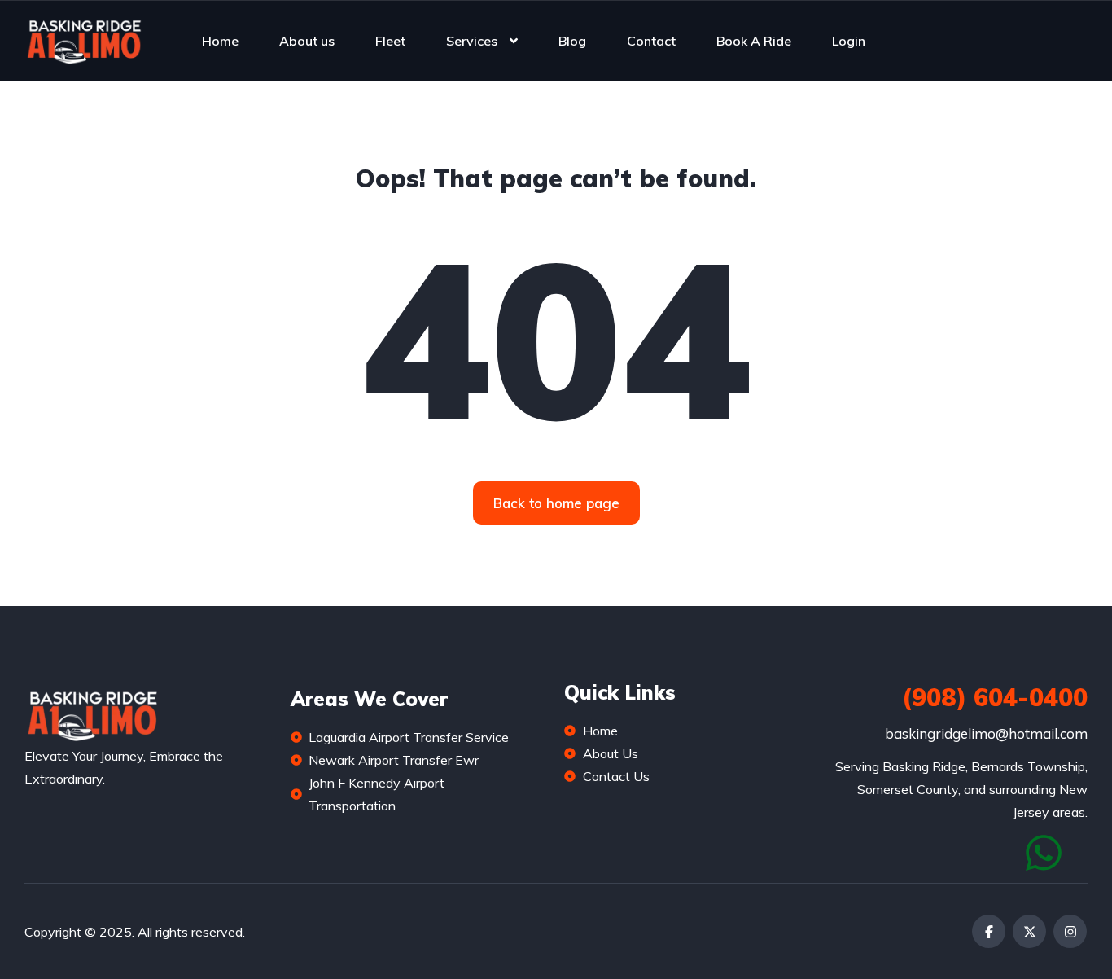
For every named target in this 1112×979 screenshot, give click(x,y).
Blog (572, 41)
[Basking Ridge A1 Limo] (83, 41)
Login (848, 41)
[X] (1029, 931)
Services (471, 41)
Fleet (390, 41)
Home (220, 41)
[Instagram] (1070, 931)
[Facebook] (988, 931)
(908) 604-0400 (995, 697)
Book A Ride (753, 41)
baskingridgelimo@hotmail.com (986, 733)
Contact (651, 41)
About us (307, 41)
